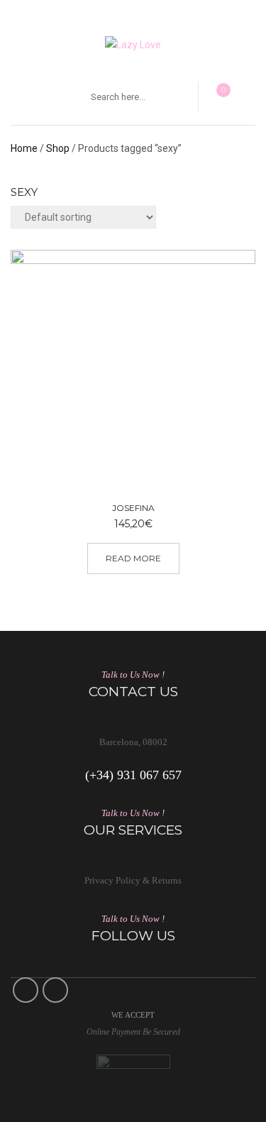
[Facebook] (25, 990)
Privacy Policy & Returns (133, 880)
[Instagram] (55, 990)
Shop (58, 148)
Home (24, 148)
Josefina (133, 507)
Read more (133, 558)
